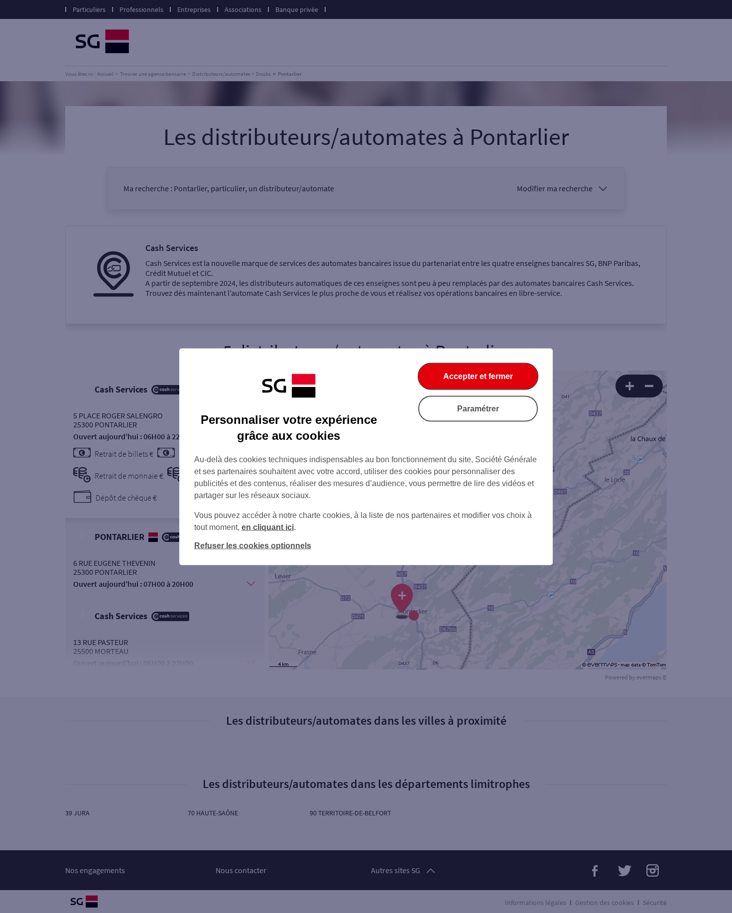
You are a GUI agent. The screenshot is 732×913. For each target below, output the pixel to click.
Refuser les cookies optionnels (252, 545)
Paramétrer (478, 408)
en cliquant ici (268, 526)
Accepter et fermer (478, 376)
